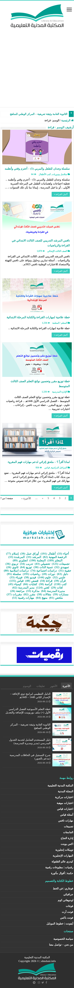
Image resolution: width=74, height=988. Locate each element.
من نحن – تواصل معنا (61, 944)
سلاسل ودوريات (59, 174)
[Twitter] (42, 982)
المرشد (33, 557)
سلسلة (14, 573)
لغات (57, 587)
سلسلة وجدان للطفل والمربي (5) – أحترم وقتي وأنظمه (37, 168)
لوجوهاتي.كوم (65, 900)
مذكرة (32, 590)
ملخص (56, 597)
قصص (31, 580)
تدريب (26, 563)
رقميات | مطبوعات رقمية (59, 867)
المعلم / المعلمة (59, 323)
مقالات (44, 594)
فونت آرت (67, 911)
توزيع (26, 567)
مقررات (14, 594)
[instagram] (38, 982)
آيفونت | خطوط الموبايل (59, 923)
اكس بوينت (67, 844)
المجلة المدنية (65, 791)
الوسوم (27, 686)
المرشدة (16, 557)
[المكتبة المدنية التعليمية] (37, 15)
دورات (48, 573)
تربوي (12, 563)
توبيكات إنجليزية (64, 849)
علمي (59, 577)
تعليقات (40, 686)
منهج (41, 597)
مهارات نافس (65, 820)
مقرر (29, 594)
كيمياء (14, 584)
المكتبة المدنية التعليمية (60, 785)
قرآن (60, 580)
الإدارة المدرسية (59, 391)
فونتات (69, 906)
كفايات (30, 584)
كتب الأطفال (45, 174)
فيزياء (16, 577)
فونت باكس (66, 917)
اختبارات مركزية (64, 797)
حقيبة (65, 570)
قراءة (46, 580)
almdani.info (48, 961)
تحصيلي (42, 563)
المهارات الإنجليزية (63, 855)
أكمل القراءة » (61, 194)
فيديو (30, 577)
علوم (44, 577)
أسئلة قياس (66, 814)
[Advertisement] (37, 70)
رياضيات (31, 573)
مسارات (60, 594)
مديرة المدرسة (53, 590)
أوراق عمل (29, 553)
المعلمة (37, 560)
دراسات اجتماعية (44, 570)
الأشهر (53, 686)
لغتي (42, 587)
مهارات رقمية (23, 597)
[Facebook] (46, 982)
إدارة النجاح (67, 838)
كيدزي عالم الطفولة (62, 861)
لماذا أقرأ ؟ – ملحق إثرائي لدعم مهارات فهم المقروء (39, 461)
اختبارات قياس (65, 808)
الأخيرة (66, 686)
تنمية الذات (43, 567)
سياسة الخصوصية (63, 938)
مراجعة (17, 590)
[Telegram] (34, 982)
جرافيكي (68, 894)
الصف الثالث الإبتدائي (57, 251)
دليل (62, 573)
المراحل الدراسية (59, 467)
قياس (47, 467)
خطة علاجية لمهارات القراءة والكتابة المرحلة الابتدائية (38, 317)
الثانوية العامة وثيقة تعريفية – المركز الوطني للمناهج (38, 114)
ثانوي (12, 567)
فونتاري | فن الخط (63, 888)
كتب (60, 584)
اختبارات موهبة (65, 803)
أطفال (48, 553)
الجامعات (68, 832)
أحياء (63, 553)
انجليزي (20, 560)
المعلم (54, 560)
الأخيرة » (26, 498)
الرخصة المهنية (55, 557)
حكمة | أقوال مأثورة (62, 873)
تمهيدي (61, 567)
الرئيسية (66, 120)
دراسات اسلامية (16, 570)
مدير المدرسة (23, 587)
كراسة (45, 584)
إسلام (12, 553)
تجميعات (60, 563)
